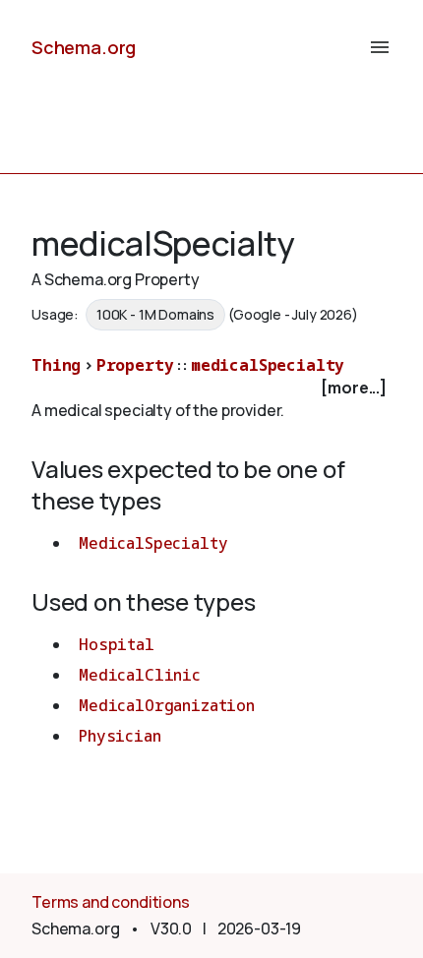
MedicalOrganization (167, 705)
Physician (120, 736)
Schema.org (83, 47)
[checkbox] (211, 388)
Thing (56, 365)
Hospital (116, 644)
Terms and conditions (110, 902)
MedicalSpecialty (153, 543)
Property (135, 365)
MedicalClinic (140, 675)
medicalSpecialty (267, 365)
